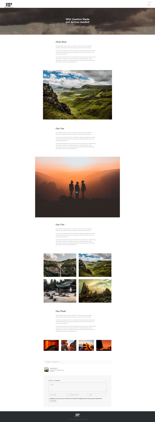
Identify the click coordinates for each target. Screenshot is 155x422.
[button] (76, 120)
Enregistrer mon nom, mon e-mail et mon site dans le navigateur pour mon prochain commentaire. (76, 398)
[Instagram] (150, 2)
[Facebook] (148, 2)
